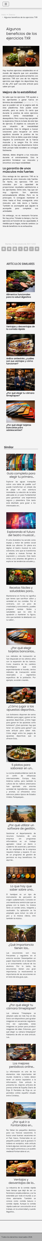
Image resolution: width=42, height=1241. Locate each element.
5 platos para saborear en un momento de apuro (21, 768)
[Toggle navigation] (6, 4)
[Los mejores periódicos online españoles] (21, 1052)
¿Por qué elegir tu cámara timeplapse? (20, 394)
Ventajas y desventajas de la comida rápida (20, 328)
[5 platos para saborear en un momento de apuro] (21, 753)
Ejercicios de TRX (30, 102)
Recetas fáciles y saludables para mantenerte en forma (21, 593)
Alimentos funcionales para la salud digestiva (18, 296)
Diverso (12, 14)
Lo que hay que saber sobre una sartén (21, 889)
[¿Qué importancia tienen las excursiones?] (21, 933)
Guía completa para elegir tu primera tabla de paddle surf (21, 477)
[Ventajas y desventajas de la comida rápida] (20, 313)
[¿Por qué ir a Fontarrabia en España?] (21, 1110)
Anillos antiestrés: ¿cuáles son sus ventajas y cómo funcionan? (20, 361)
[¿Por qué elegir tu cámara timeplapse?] (20, 379)
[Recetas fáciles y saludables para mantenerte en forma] (21, 576)
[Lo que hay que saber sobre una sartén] (21, 875)
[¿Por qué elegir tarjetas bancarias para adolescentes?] (20, 411)
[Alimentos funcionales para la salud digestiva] (20, 281)
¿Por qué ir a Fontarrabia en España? (21, 1125)
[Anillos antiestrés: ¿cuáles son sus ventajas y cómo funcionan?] (20, 345)
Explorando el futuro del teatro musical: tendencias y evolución (21, 537)
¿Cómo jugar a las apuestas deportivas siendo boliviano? (21, 709)
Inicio (3, 14)
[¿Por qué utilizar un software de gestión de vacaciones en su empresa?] (21, 813)
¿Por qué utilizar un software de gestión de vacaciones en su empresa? (21, 830)
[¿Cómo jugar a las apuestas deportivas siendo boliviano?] (21, 695)
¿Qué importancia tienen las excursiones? (21, 948)
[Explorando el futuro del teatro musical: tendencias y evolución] (21, 520)
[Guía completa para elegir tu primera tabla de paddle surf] (21, 462)
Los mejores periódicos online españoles (21, 1066)
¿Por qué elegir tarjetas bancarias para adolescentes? (18, 428)
